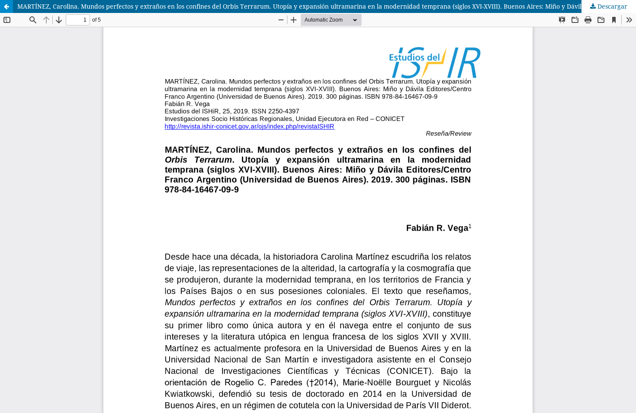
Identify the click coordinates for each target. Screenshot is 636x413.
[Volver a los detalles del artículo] (6, 6)
